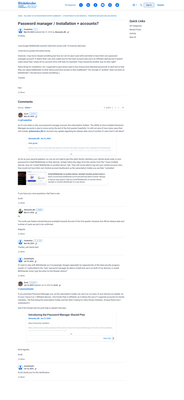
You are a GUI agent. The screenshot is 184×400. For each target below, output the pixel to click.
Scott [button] (26, 114)
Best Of (133, 37)
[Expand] (71, 154)
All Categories (136, 26)
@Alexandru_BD (36, 131)
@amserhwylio (27, 289)
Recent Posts (135, 29)
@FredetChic (26, 120)
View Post (107, 338)
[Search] (141, 5)
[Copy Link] (68, 32)
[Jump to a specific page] (123, 108)
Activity (133, 33)
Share (21, 92)
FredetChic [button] (28, 29)
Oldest (27, 108)
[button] (20, 30)
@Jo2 (35, 143)
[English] (27, 5)
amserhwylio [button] (29, 259)
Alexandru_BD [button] (60, 32)
